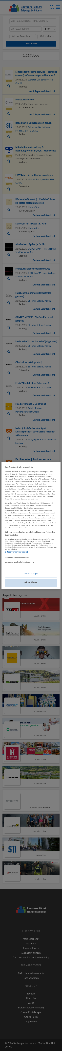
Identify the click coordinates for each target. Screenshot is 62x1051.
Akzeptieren (31, 583)
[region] (30, 525)
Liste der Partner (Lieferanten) (16, 552)
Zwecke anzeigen (31, 574)
